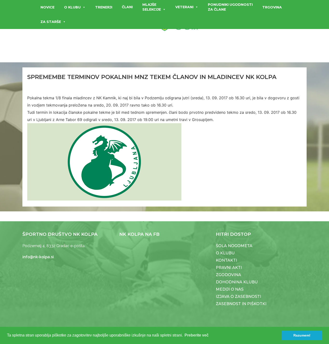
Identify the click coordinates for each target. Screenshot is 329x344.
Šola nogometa (234, 246)
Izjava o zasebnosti (238, 296)
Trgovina (272, 7)
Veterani (184, 7)
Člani (127, 7)
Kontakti (226, 260)
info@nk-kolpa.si (38, 257)
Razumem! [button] (301, 335)
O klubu (72, 7)
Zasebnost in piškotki (241, 303)
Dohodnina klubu (237, 282)
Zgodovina (228, 274)
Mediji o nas (229, 289)
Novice (47, 7)
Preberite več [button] (196, 335)
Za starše (50, 22)
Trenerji (103, 7)
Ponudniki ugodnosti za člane (230, 7)
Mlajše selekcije (151, 7)
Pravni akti (229, 267)
